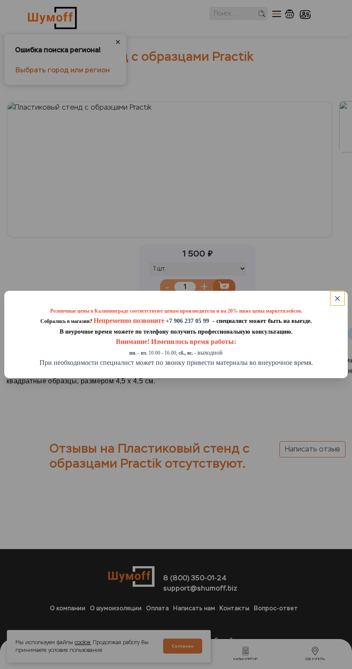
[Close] (337, 299)
